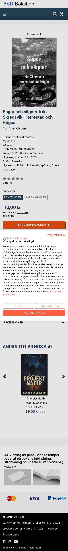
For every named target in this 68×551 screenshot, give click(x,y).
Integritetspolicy (56, 235)
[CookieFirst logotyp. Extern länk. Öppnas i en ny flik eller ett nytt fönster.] (15, 238)
